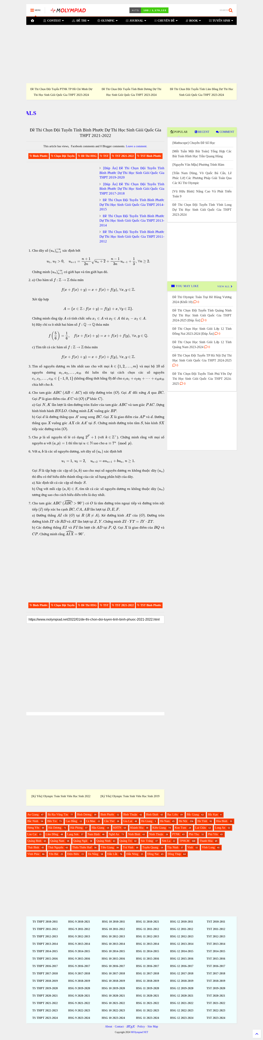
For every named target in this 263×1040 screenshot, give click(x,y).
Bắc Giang (193, 814)
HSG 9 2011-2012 (79, 929)
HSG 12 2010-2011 (181, 921)
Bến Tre (52, 821)
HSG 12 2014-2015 (181, 951)
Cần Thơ (109, 821)
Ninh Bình (134, 834)
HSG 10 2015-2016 (113, 958)
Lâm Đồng (52, 834)
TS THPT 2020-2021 (45, 995)
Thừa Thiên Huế (82, 847)
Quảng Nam (57, 840)
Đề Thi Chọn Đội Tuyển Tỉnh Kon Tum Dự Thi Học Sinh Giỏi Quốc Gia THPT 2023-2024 (128, 92)
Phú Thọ (194, 834)
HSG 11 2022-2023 (147, 1010)
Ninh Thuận (156, 834)
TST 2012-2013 (215, 936)
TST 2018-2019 (215, 980)
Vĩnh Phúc (33, 854)
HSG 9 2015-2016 (79, 958)
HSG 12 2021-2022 (181, 1003)
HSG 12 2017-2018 (181, 973)
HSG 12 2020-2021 (181, 995)
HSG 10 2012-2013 (113, 936)
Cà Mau (90, 821)
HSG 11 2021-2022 (147, 1003)
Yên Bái (53, 854)
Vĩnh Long (208, 847)
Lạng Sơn (72, 834)
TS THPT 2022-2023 (45, 1010)
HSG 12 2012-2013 (181, 936)
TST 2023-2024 (215, 1017)
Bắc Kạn (213, 814)
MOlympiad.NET (139, 1032)
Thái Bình (33, 847)
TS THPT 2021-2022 (45, 1003)
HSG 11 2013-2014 (147, 943)
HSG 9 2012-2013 (79, 936)
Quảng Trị (126, 840)
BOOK (193, 20)
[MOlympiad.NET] (67, 12)
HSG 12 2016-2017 (181, 966)
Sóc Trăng (147, 840)
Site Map (153, 1026)
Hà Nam (165, 821)
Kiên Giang (159, 827)
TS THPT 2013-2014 (45, 943)
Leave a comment (136, 146)
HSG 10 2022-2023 (113, 1010)
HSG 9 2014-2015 (79, 951)
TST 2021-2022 (215, 1003)
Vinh (190, 847)
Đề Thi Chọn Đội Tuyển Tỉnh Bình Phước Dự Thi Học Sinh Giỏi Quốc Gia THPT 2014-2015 (131, 204)
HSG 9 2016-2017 (79, 966)
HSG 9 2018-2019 (79, 980)
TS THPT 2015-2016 (45, 958)
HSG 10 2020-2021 (113, 995)
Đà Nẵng (93, 854)
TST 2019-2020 (215, 988)
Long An (220, 827)
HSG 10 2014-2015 (113, 951)
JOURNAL (136, 20)
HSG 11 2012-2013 (147, 936)
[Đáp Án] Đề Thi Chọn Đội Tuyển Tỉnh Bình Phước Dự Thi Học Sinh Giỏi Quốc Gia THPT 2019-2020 (131, 172)
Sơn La (166, 840)
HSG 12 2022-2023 (181, 1010)
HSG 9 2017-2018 (79, 973)
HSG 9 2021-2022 (79, 1003)
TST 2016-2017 (215, 966)
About (108, 1026)
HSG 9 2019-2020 (79, 988)
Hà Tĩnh (202, 821)
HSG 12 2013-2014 (181, 943)
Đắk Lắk (112, 854)
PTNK (176, 834)
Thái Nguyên (55, 847)
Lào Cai (32, 834)
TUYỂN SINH (221, 20)
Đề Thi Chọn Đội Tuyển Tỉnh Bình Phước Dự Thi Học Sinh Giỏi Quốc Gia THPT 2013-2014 (131, 220)
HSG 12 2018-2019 (181, 980)
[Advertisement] (131, 54)
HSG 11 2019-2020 (147, 988)
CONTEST (53, 20)
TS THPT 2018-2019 (45, 980)
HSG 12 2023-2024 (181, 1017)
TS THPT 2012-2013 (45, 936)
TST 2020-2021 (215, 995)
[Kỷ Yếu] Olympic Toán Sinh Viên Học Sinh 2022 (60, 796)
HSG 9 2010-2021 (79, 921)
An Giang (33, 814)
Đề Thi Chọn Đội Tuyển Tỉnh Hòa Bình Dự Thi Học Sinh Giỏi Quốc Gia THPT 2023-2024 (198, 92)
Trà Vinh (128, 847)
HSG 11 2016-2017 (147, 966)
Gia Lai (127, 821)
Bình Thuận (130, 814)
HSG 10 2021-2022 (113, 1003)
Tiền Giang (107, 847)
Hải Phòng (76, 827)
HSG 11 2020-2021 (147, 995)
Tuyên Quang (150, 847)
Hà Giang (146, 821)
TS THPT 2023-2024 (45, 1017)
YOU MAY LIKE (187, 286)
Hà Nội (183, 821)
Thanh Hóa (206, 840)
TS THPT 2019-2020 (45, 988)
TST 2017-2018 (215, 973)
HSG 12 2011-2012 (181, 929)
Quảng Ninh (103, 840)
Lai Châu (200, 827)
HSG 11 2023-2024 (147, 1017)
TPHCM (184, 840)
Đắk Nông (132, 854)
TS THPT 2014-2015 (45, 951)
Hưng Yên (33, 827)
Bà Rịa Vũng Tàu (58, 814)
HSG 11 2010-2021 (147, 921)
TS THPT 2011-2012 (45, 929)
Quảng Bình (34, 840)
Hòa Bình (221, 821)
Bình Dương (84, 814)
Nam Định (94, 834)
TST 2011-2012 (216, 929)
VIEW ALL (224, 286)
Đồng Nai (153, 854)
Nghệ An (114, 834)
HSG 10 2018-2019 (113, 980)
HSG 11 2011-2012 (147, 929)
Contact (119, 1026)
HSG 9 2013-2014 (79, 943)
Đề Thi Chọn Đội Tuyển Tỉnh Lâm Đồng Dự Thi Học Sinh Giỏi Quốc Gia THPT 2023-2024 (58, 92)
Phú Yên (213, 834)
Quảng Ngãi (80, 840)
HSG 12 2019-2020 (181, 988)
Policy (141, 1026)
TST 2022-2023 (215, 1010)
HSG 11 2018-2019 (147, 980)
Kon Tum (180, 827)
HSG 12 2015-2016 (181, 958)
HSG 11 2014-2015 (147, 951)
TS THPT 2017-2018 (45, 973)
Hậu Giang (98, 827)
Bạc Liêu (172, 814)
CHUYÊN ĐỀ (166, 20)
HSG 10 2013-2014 (113, 943)
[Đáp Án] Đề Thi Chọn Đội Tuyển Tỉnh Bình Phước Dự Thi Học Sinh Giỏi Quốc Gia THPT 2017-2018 (131, 188)
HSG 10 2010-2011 (113, 921)
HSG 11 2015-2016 (147, 958)
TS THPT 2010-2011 (45, 921)
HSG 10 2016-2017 (113, 966)
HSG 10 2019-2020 (113, 988)
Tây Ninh (172, 847)
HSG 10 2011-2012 (113, 929)
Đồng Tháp (174, 854)
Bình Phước (107, 814)
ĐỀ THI (81, 20)
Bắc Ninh (32, 821)
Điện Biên (73, 854)
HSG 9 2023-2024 (79, 1017)
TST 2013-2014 (215, 943)
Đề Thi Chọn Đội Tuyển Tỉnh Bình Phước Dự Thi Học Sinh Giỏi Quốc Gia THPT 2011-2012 (131, 236)
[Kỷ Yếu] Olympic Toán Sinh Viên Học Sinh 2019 (129, 796)
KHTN (117, 827)
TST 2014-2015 (215, 951)
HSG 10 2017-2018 (113, 973)
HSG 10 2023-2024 (113, 1017)
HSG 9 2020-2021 (79, 995)
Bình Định (152, 814)
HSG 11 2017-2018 (147, 973)
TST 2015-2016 (215, 958)
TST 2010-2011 (216, 921)
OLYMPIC (107, 20)
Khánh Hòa (136, 827)
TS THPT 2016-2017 (45, 966)
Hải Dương (54, 827)
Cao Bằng (71, 821)
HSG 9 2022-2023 (79, 1010)
